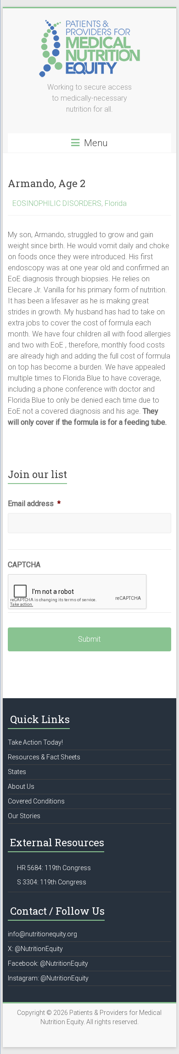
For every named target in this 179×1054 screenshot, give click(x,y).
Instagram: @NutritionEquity (48, 978)
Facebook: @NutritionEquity (48, 963)
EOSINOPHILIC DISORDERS (56, 203)
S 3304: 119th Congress (51, 882)
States (17, 771)
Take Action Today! (35, 742)
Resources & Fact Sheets (44, 757)
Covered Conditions (36, 801)
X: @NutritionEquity (35, 948)
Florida (116, 203)
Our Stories (24, 816)
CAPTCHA (24, 564)
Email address (34, 503)
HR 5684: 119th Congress (54, 868)
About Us (21, 786)
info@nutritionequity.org (42, 934)
